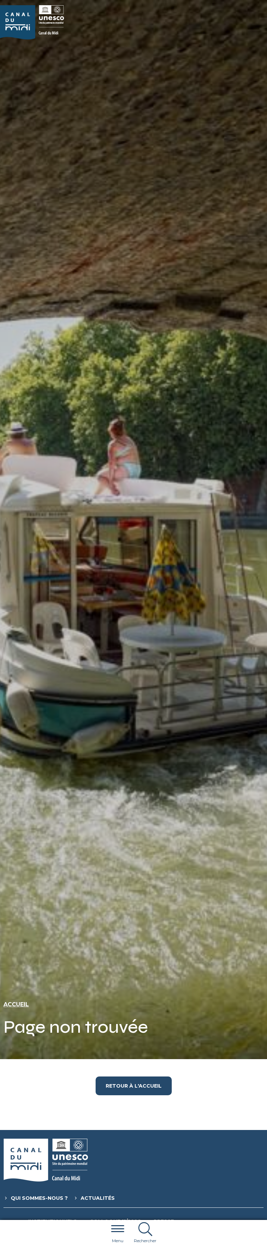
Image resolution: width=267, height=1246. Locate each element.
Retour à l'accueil (134, 1086)
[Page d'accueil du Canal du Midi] (32, 22)
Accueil (16, 1004)
